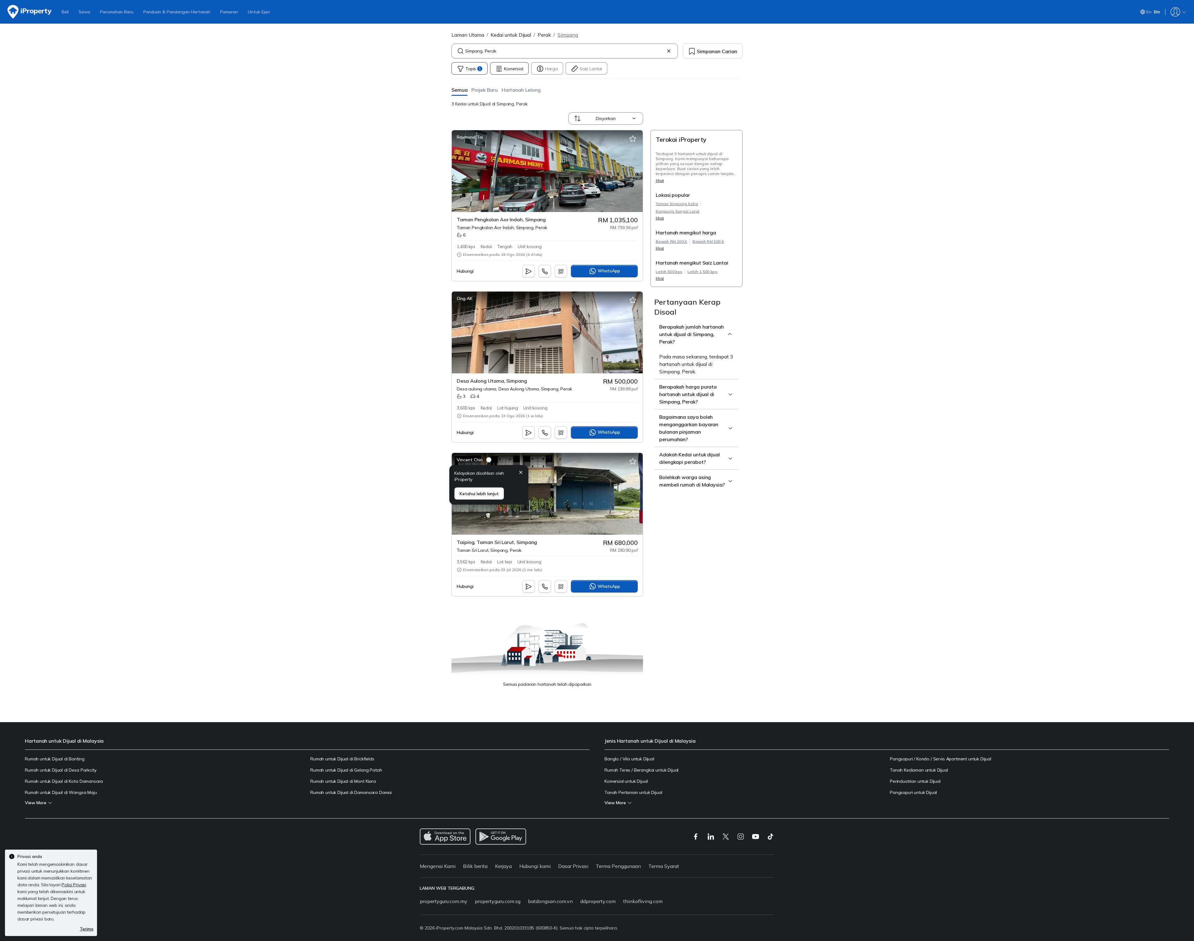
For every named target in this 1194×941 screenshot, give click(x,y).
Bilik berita (475, 866)
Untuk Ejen (259, 12)
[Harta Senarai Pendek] (633, 139)
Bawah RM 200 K (671, 241)
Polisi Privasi (74, 885)
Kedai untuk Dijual (511, 35)
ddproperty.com (598, 901)
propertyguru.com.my (443, 901)
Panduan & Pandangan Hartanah (176, 12)
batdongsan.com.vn (550, 901)
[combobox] (564, 51)
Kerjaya (503, 866)
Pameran (229, 12)
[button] (459, 90)
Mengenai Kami (438, 866)
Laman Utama (467, 35)
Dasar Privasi (573, 866)
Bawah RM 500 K (708, 241)
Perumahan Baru (116, 12)
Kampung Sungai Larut (677, 211)
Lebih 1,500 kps (702, 271)
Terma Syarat (663, 866)
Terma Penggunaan (618, 866)
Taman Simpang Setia (677, 203)
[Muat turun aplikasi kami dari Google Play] (500, 836)
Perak (544, 35)
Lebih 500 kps (669, 271)
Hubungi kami (535, 866)
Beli (65, 12)
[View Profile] (470, 137)
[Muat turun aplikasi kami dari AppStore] (445, 836)
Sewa (84, 12)
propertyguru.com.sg (498, 901)
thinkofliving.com (643, 901)
